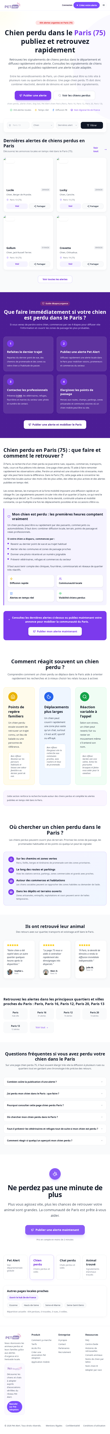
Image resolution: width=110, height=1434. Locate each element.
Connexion (67, 5)
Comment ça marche (41, 1340)
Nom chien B (91, 1366)
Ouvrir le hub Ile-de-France (22, 1297)
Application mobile (41, 1362)
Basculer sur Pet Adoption (14, 1406)
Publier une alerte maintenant (57, 1230)
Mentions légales (54, 1425)
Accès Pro (36, 1348)
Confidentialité (73, 1425)
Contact (62, 1344)
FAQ (87, 1340)
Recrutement (64, 1352)
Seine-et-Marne (52, 1305)
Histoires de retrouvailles (91, 1349)
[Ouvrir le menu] (104, 5)
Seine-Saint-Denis (75, 1305)
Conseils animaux (93, 1355)
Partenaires (63, 1348)
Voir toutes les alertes (55, 279)
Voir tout (95, 149)
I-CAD (19, 395)
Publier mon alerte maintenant (57, 631)
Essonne (13, 1305)
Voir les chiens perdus (76, 95)
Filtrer (93, 125)
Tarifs (34, 1344)
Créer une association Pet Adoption (39, 1355)
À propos (62, 1340)
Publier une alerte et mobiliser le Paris (57, 424)
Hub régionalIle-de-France (87, 110)
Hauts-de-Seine (31, 1305)
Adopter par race (93, 1370)
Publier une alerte (35, 95)
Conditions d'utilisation (94, 1425)
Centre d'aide (91, 1344)
